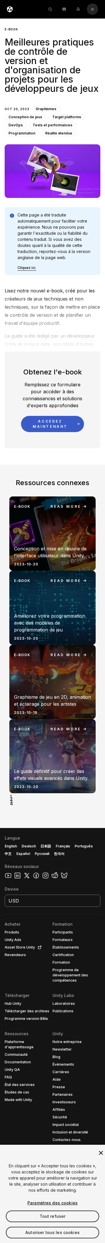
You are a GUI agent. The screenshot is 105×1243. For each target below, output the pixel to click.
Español (23, 853)
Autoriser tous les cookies (52, 1232)
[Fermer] (100, 1152)
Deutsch (29, 846)
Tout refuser (53, 1216)
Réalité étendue (59, 133)
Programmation (21, 133)
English (11, 846)
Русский (42, 853)
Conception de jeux (25, 117)
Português (84, 846)
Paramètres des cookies (52, 1202)
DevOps (15, 125)
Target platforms (66, 117)
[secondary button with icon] (92, 9)
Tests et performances (53, 125)
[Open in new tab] (38, 947)
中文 (8, 853)
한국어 (59, 853)
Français (63, 846)
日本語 (46, 846)
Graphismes (46, 109)
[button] (52, 108)
